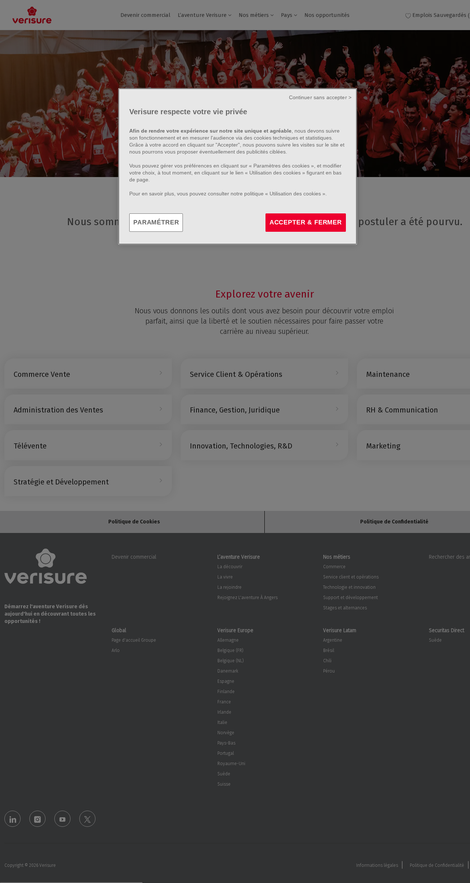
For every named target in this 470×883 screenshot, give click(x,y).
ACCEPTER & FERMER (306, 222)
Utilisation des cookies (275, 173)
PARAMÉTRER (156, 222)
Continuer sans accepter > (320, 97)
